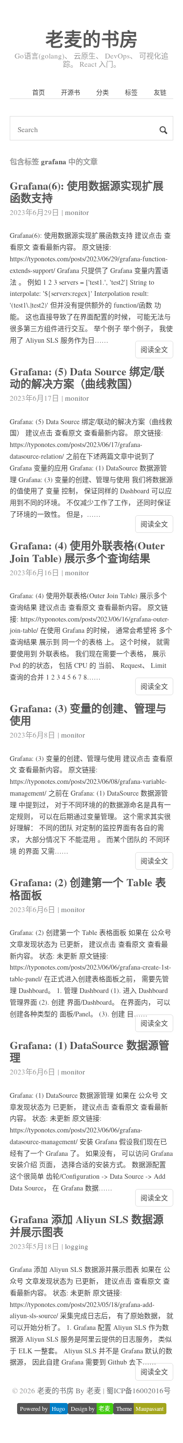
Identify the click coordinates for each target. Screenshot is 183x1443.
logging (76, 1246)
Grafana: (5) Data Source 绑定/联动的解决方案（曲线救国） (87, 377)
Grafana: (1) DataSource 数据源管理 (89, 1051)
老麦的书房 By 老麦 (69, 1390)
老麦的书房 (91, 38)
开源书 (70, 92)
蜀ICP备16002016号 (138, 1390)
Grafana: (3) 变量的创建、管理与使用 (88, 714)
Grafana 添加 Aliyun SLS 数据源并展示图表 (86, 1225)
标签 (131, 92)
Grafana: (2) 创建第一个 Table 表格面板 (88, 888)
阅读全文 (154, 349)
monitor (77, 212)
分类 (102, 92)
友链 (160, 92)
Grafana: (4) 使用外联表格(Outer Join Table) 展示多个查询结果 (87, 551)
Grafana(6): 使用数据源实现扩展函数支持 (86, 191)
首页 (38, 92)
